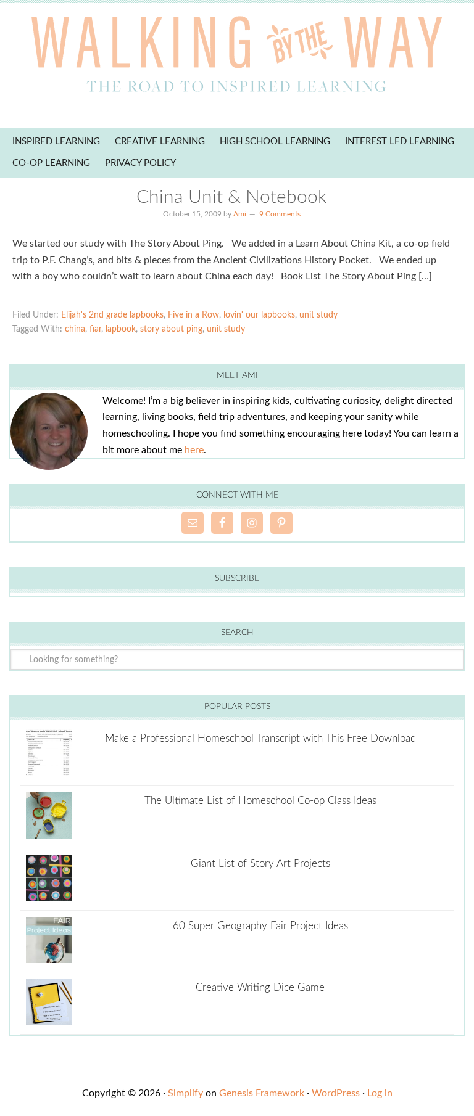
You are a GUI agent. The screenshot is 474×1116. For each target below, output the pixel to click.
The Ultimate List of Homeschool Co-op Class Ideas (260, 800)
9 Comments (280, 214)
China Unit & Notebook (231, 197)
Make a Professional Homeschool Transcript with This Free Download (260, 738)
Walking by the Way (237, 58)
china (75, 329)
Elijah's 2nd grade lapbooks (112, 315)
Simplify (185, 1093)
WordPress (336, 1093)
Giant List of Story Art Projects (260, 863)
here (194, 450)
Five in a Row (193, 315)
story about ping (171, 329)
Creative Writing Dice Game (260, 987)
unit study (318, 315)
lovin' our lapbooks (259, 315)
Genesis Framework (261, 1093)
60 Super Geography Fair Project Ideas (260, 926)
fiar (95, 329)
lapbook (121, 329)
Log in (380, 1093)
